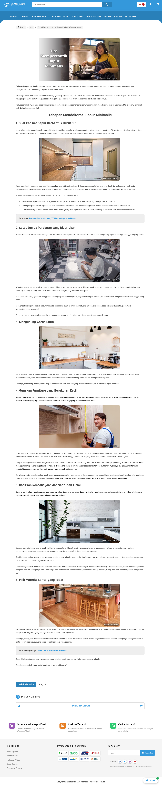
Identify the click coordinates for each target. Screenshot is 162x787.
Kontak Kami (12, 756)
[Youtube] (135, 761)
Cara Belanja (12, 764)
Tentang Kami (12, 752)
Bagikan (43, 684)
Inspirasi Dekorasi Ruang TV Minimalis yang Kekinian (52, 218)
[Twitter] (125, 761)
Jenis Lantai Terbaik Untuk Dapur (52, 650)
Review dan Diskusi (80, 705)
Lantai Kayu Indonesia (79, 782)
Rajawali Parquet (145, 766)
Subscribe (148, 753)
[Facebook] (120, 761)
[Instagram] (130, 761)
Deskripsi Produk (26, 684)
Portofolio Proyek (14, 768)
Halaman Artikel (13, 760)
